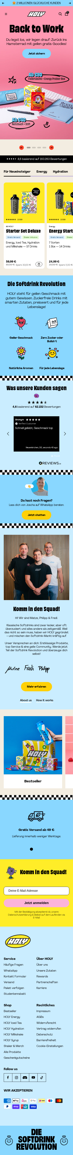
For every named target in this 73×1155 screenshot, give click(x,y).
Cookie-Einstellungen (49, 1046)
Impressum (43, 1011)
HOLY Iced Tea (13, 1023)
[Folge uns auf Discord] (25, 1077)
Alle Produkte (12, 1052)
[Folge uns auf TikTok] (41, 1077)
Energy (41, 172)
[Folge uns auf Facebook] (8, 1077)
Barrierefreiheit (46, 1040)
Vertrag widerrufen (48, 1029)
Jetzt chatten (36, 515)
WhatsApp (10, 971)
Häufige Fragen (13, 965)
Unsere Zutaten (46, 971)
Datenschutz (44, 1034)
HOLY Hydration (14, 1029)
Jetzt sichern (36, 53)
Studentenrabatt (15, 994)
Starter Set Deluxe (23, 231)
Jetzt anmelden (36, 903)
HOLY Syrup (11, 1040)
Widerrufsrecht (46, 1023)
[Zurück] (21, 147)
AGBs (40, 1017)
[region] (36, 434)
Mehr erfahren (36, 686)
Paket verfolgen (14, 988)
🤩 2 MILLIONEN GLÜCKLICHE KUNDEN (36, 3)
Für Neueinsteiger (17, 172)
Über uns (42, 965)
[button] (11, 220)
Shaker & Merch (14, 1046)
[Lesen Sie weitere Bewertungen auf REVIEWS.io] (50, 463)
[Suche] (60, 14)
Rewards (42, 976)
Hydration (60, 172)
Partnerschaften (47, 982)
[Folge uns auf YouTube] (33, 1077)
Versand (9, 982)
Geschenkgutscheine (17, 1058)
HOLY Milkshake (13, 1034)
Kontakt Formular (15, 976)
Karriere (41, 988)
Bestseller (10, 1011)
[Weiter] (51, 147)
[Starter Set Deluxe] (24, 202)
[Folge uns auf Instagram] (16, 1077)
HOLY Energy (12, 1017)
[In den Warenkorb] (39, 264)
